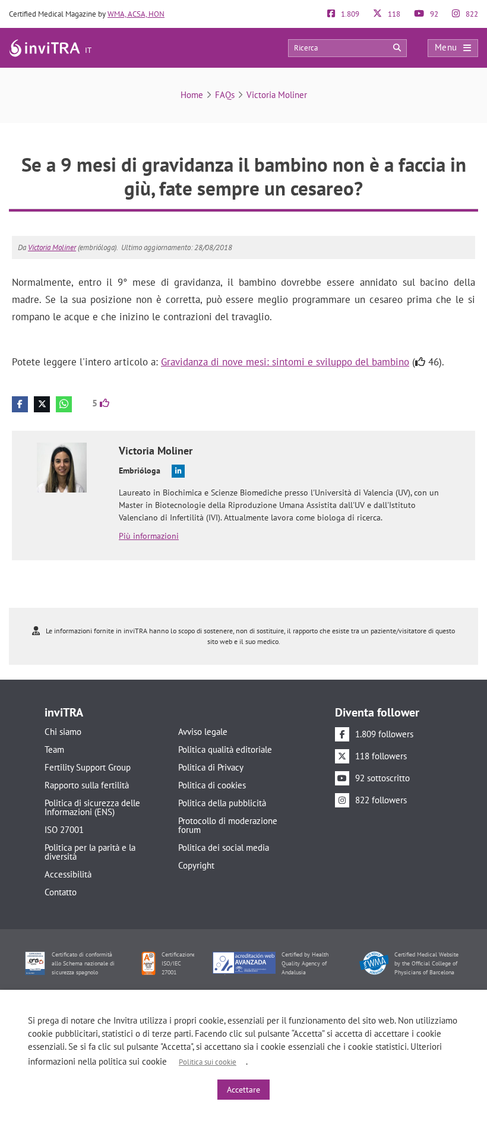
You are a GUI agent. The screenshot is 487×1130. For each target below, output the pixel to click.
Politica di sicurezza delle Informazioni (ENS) (92, 807)
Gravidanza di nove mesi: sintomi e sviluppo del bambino (285, 361)
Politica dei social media (223, 847)
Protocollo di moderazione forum (227, 825)
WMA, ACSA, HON (136, 14)
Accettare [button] (243, 1089)
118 (393, 14)
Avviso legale (202, 731)
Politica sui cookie (207, 1062)
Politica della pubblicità (222, 802)
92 (433, 14)
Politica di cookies (212, 785)
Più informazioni (149, 536)
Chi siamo (63, 731)
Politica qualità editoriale (225, 749)
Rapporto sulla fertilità (87, 785)
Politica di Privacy (211, 767)
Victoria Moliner (276, 94)
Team (54, 749)
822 (471, 14)
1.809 (349, 14)
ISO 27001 (64, 829)
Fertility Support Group (88, 767)
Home (192, 94)
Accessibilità (68, 874)
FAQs (225, 94)
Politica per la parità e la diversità (90, 852)
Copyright (196, 865)
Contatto (61, 892)
